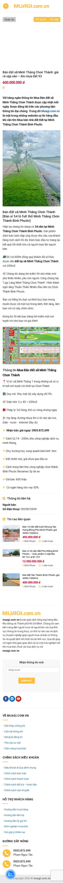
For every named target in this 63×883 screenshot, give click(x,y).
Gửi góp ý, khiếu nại (14, 832)
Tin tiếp (54, 19)
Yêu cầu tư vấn (12, 742)
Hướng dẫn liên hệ (14, 815)
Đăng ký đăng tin (13, 737)
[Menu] (6, 6)
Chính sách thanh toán (16, 778)
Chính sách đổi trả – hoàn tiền (20, 784)
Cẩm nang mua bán (15, 748)
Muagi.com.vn (50, 111)
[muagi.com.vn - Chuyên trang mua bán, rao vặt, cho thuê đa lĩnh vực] (31, 6)
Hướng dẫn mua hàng (16, 809)
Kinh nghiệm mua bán (16, 826)
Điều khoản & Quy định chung (20, 767)
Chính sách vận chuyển (16, 790)
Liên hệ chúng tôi (13, 731)
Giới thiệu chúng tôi (14, 725)
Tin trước (40, 19)
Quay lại (9, 19)
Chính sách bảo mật (15, 773)
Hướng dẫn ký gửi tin (15, 821)
